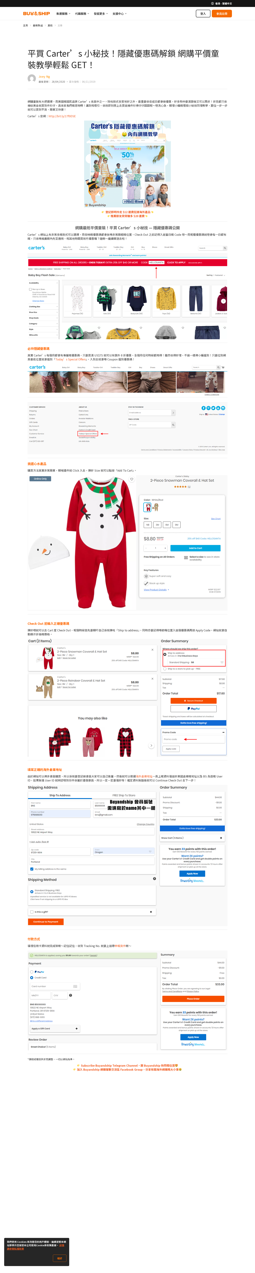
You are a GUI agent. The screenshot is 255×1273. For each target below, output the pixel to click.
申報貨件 (120, 946)
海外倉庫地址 (144, 776)
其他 (50, 25)
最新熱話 (38, 25)
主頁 (25, 25)
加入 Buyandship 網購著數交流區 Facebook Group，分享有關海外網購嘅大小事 (127, 1069)
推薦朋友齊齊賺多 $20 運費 (127, 216)
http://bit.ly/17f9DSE (62, 116)
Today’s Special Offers (70, 359)
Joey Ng (44, 76)
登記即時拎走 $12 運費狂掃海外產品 (127, 212)
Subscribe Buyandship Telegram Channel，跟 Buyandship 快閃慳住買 (127, 1065)
